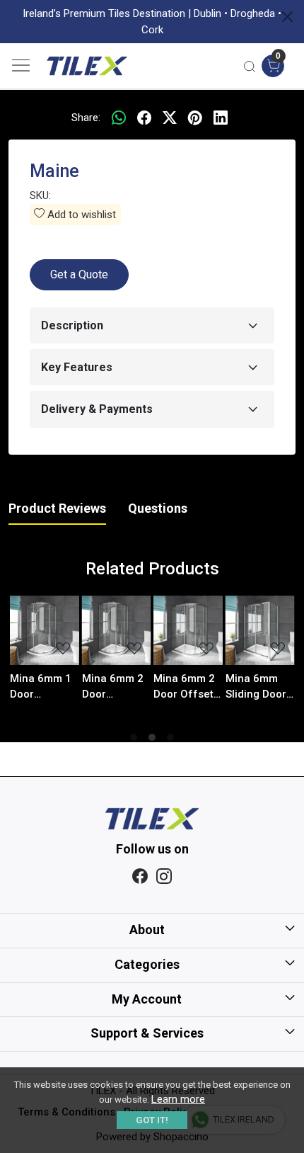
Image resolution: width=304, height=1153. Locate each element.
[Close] (287, 16)
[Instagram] (164, 877)
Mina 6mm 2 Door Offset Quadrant (149, 687)
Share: (85, 117)
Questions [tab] (157, 508)
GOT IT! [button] (152, 1120)
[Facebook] (140, 877)
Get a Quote (79, 274)
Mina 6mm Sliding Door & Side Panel (222, 687)
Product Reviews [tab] (57, 508)
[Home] (87, 66)
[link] (250, 66)
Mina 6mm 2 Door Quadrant (77, 687)
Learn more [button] (178, 1099)
